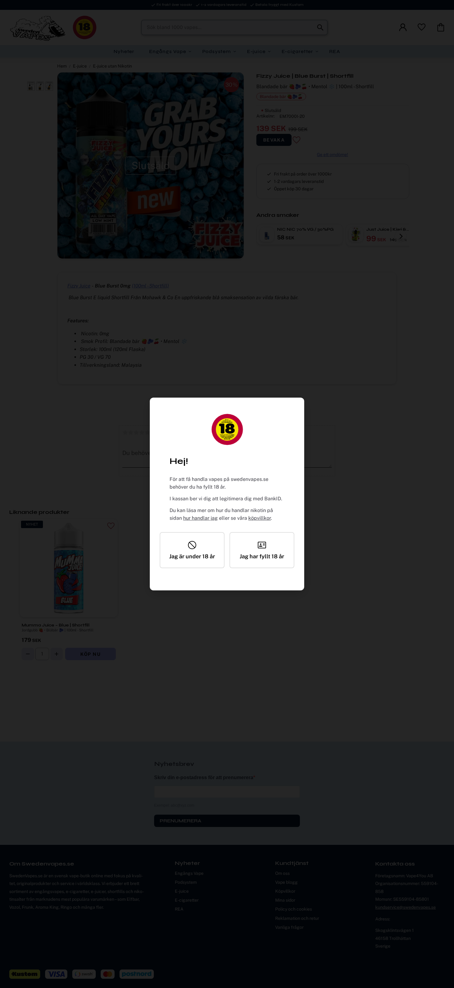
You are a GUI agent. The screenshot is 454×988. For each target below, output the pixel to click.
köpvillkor (259, 518)
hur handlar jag (200, 518)
